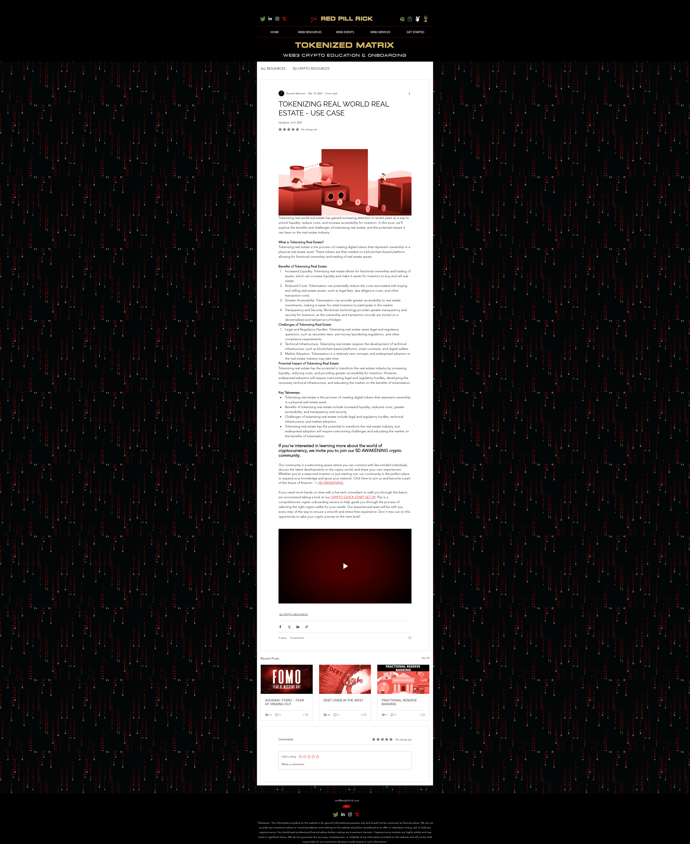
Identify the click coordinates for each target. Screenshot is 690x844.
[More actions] (409, 93)
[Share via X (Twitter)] (289, 626)
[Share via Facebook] (280, 626)
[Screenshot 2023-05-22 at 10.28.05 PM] (263, 18)
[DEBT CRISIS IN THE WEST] (345, 679)
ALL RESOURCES (273, 69)
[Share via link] (306, 626)
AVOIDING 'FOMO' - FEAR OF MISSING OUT (284, 702)
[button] (410, 19)
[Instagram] (277, 18)
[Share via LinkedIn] (298, 626)
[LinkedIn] (270, 18)
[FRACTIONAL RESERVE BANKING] (403, 679)
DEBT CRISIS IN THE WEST (343, 700)
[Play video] (345, 566)
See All (425, 658)
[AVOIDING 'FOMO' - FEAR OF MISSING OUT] (287, 679)
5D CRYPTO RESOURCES (311, 69)
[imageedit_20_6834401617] (284, 18)
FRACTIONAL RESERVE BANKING (399, 702)
